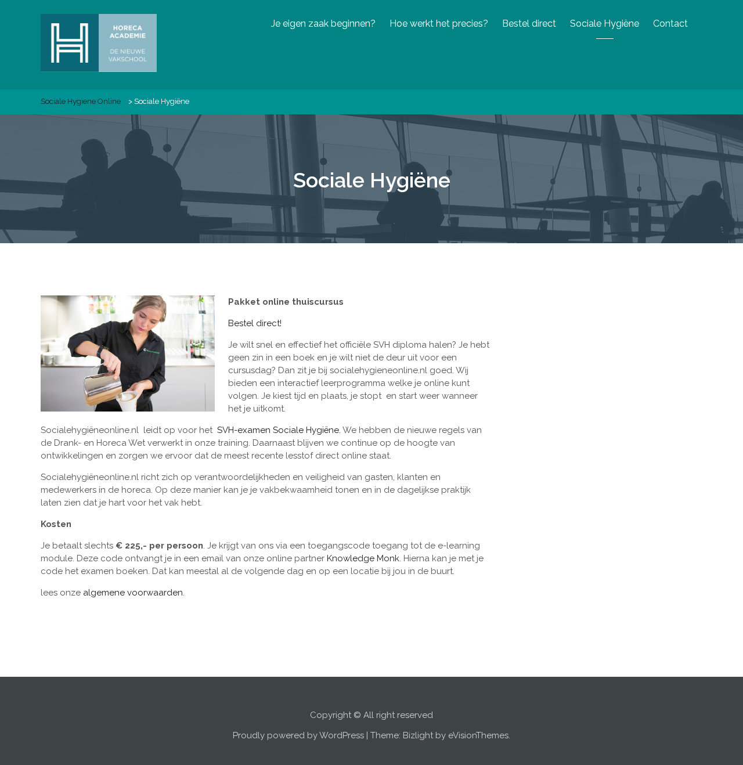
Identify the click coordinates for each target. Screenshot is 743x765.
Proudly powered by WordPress (298, 735)
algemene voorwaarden (133, 592)
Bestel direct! (255, 323)
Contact (670, 23)
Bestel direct (529, 23)
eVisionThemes (478, 735)
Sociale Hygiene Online (81, 101)
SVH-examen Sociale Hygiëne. (279, 430)
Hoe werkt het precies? (438, 23)
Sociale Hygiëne (604, 23)
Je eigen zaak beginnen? (323, 23)
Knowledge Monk (363, 558)
